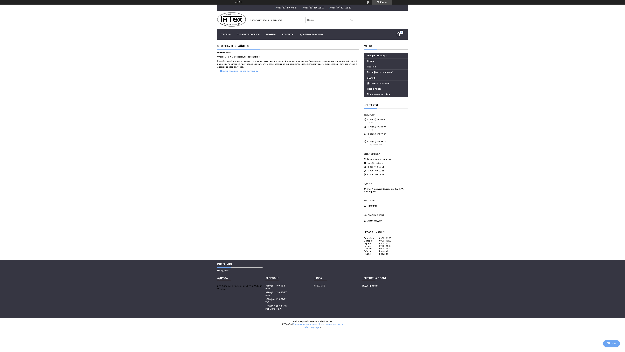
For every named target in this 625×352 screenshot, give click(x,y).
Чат (614, 343)
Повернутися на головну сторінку (239, 71)
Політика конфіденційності (331, 324)
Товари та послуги (248, 34)
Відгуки (371, 77)
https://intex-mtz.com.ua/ (379, 159)
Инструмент (223, 270)
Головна (226, 34)
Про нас (271, 34)
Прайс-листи (374, 89)
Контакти (287, 34)
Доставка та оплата (312, 34)
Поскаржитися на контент (305, 324)
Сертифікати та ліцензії (380, 72)
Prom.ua (328, 321)
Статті (370, 61)
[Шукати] (351, 20)
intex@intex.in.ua (375, 163)
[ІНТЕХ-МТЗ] (232, 20)
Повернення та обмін (378, 94)
